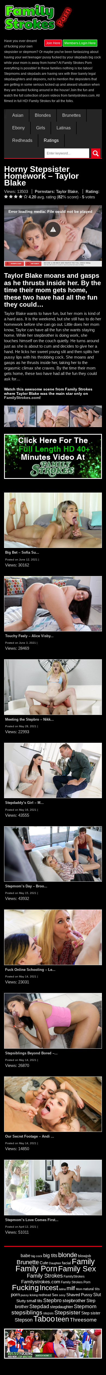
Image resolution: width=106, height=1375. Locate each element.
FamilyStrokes (74, 1276)
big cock (36, 1256)
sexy (62, 1295)
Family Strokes (45, 1276)
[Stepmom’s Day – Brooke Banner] (53, 854)
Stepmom (85, 1306)
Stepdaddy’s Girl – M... (24, 803)
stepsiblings (26, 1312)
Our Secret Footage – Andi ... (29, 1136)
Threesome (83, 1320)
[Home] (39, 17)
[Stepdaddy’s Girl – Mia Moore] (53, 770)
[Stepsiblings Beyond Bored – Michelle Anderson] (53, 1020)
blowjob (84, 1256)
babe (25, 1255)
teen (62, 1319)
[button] (53, 229)
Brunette (28, 1262)
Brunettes (71, 115)
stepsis (48, 1313)
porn (15, 1294)
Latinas (64, 128)
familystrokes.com (81, 95)
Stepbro (52, 1300)
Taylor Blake (67, 191)
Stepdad (39, 1306)
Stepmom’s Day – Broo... (26, 886)
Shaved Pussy (79, 1295)
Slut (97, 1294)
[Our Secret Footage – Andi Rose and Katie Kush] (53, 1104)
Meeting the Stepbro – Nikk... (29, 719)
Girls (40, 128)
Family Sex (77, 1268)
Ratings (51, 140)
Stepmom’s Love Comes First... (31, 1220)
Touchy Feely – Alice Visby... (29, 636)
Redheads (22, 140)
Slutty (21, 1301)
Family (83, 1261)
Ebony (18, 128)
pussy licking (29, 1295)
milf (71, 1288)
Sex (55, 1295)
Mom (79, 1289)
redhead (45, 1295)
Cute (44, 1263)
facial (66, 1263)
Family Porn (36, 1268)
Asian (17, 115)
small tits (34, 1300)
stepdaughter (61, 1307)
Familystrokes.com (40, 1281)
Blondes (43, 115)
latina (62, 1289)
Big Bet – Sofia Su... (22, 552)
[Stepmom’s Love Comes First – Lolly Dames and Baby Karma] (53, 1187)
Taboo (44, 1318)
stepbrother (74, 1300)
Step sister (90, 1313)
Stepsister (67, 1312)
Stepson (24, 1320)
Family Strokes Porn (76, 1282)
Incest (49, 1288)
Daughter (55, 1263)
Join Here (53, 43)
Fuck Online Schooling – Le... (30, 970)
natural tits (91, 1289)
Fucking (25, 1287)
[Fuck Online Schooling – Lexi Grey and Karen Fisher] (53, 937)
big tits (50, 1255)
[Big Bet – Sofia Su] (53, 520)
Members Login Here (80, 43)
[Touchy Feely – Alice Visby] (53, 604)
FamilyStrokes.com (21, 397)
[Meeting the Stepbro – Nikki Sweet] (53, 687)
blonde (67, 1254)
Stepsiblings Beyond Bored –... (31, 1053)
